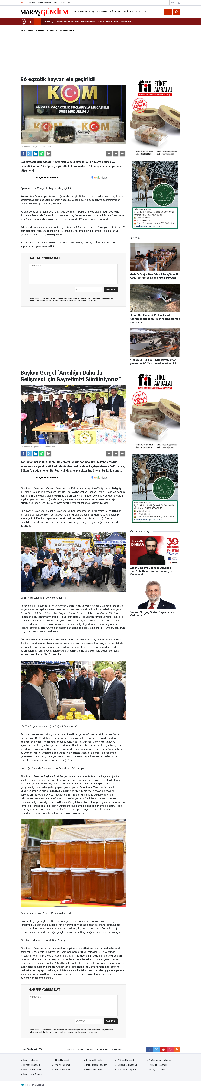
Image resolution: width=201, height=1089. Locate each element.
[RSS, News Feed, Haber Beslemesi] (177, 1049)
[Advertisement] (100, 55)
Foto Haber (143, 11)
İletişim (90, 1049)
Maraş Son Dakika (157, 1069)
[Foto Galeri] (178, 2)
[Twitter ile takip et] (156, 1049)
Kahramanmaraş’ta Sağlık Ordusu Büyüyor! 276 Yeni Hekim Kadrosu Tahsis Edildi (93, 21)
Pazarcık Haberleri (32, 1069)
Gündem (115, 11)
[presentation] (30, 21)
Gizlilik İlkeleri (102, 1049)
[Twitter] (29, 153)
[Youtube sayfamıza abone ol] (163, 1049)
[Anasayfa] (22, 3)
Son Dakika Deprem (127, 1069)
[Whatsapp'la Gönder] (41, 153)
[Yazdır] (48, 153)
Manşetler (31, 3)
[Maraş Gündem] (44, 12)
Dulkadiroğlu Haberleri (96, 1065)
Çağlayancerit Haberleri (160, 1060)
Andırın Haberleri (62, 1065)
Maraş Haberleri (30, 1060)
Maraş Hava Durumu (32, 1074)
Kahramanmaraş (83, 11)
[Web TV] (172, 2)
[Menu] (168, 12)
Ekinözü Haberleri (31, 1065)
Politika (128, 11)
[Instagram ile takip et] (170, 1049)
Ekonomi (102, 11)
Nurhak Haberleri (62, 1069)
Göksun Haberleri (126, 1060)
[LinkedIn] (35, 153)
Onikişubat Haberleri (127, 1065)
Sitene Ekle (65, 3)
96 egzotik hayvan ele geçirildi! (61, 31)
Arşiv (56, 3)
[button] (109, 153)
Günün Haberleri (44, 3)
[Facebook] (23, 153)
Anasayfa (28, 31)
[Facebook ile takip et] (149, 1049)
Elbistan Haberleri (94, 1060)
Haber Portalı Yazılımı (34, 1085)
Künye (80, 1049)
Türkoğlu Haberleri (158, 1065)
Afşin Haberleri (62, 1060)
